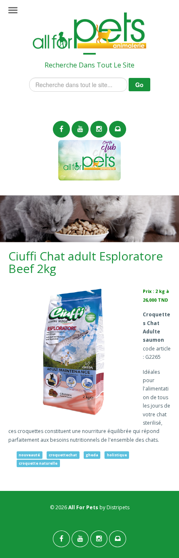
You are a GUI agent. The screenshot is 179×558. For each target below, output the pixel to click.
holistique (117, 455)
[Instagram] (99, 129)
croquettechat (63, 455)
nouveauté (29, 455)
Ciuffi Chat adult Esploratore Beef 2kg (85, 262)
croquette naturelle (38, 463)
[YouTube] (80, 129)
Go (139, 84)
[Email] (117, 129)
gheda (92, 455)
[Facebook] (61, 129)
